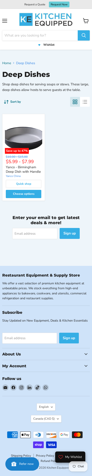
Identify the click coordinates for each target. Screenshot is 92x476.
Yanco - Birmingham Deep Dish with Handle (23, 169)
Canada (44, 419)
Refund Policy (50, 461)
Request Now (59, 4)
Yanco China (13, 176)
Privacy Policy (45, 456)
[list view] (85, 102)
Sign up (69, 233)
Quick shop (23, 184)
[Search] (84, 35)
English (44, 407)
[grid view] (75, 102)
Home (6, 63)
